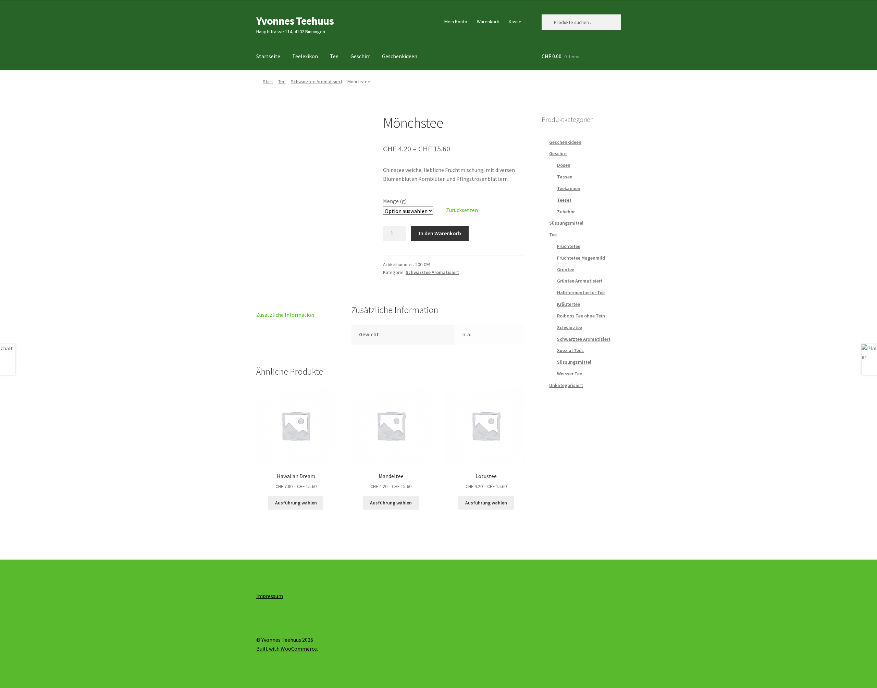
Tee (334, 56)
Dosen (563, 165)
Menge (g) (395, 201)
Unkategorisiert (566, 385)
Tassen (564, 177)
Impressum (269, 595)
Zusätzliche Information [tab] (285, 314)
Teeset (564, 200)
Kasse (515, 21)
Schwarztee (569, 327)
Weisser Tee (569, 374)
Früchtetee (568, 246)
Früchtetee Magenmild (581, 258)
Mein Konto (455, 21)
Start (268, 81)
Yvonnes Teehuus (295, 21)
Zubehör (566, 212)
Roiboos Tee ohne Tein (581, 316)
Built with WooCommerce (286, 648)
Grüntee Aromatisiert (580, 281)
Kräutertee (568, 304)
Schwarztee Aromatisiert (316, 81)
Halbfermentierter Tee (581, 292)
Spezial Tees (570, 350)
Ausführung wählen (296, 503)
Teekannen (568, 188)
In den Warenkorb (440, 233)
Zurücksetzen (462, 210)
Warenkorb (488, 21)
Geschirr (360, 56)
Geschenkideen (399, 56)
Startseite (268, 56)
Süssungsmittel (566, 223)
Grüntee (565, 269)
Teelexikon (305, 56)
